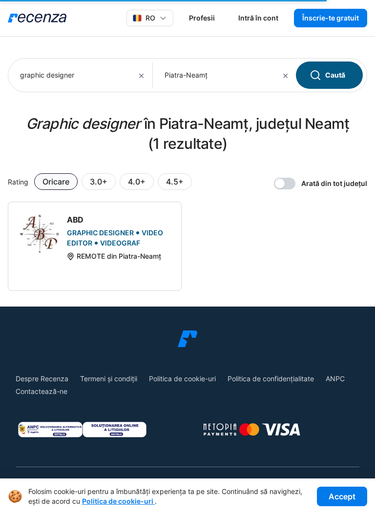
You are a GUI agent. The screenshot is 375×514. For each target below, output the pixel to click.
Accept (342, 496)
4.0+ (137, 181)
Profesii (202, 18)
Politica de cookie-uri (182, 378)
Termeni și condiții (108, 378)
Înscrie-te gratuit (330, 18)
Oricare (55, 181)
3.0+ (98, 181)
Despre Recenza (42, 378)
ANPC (335, 378)
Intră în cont (258, 18)
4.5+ (175, 181)
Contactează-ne (41, 391)
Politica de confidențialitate (271, 378)
